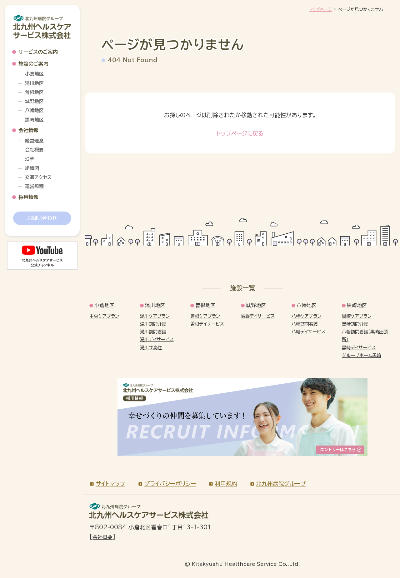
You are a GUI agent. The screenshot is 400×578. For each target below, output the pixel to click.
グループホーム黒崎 (361, 355)
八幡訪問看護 (305, 323)
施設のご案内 (33, 63)
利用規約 (226, 483)
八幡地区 (34, 110)
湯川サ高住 (151, 347)
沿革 (29, 159)
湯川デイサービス (157, 339)
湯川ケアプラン (155, 316)
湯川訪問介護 (153, 323)
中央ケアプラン (104, 316)
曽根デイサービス (207, 323)
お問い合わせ (42, 218)
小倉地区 (34, 74)
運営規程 (34, 186)
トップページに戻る (240, 133)
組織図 (32, 168)
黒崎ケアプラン (357, 316)
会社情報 (28, 130)
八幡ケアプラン (306, 316)
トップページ (320, 9)
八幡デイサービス (308, 331)
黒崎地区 (34, 119)
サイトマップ (110, 483)
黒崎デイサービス (359, 347)
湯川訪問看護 (153, 331)
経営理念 (34, 140)
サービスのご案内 (38, 51)
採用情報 (28, 197)
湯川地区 (34, 83)
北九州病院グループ (281, 483)
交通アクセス (38, 177)
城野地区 (34, 101)
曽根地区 (34, 92)
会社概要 (34, 149)
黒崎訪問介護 (355, 323)
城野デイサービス (258, 316)
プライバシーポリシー (170, 483)
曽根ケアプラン (205, 316)
